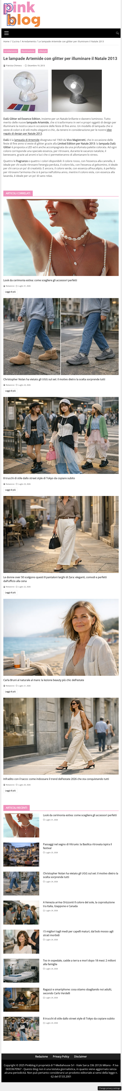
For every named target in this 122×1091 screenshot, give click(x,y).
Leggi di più (10, 291)
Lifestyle (43, 51)
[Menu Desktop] (6, 33)
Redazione (41, 1056)
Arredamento (10, 51)
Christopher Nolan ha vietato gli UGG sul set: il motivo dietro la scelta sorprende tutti (54, 379)
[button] (117, 33)
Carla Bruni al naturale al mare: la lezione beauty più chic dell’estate (43, 680)
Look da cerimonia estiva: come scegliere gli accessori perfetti (40, 280)
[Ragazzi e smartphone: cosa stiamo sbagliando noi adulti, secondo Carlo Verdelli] (21, 1000)
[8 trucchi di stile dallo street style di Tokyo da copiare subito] (61, 435)
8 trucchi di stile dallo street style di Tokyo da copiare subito (39, 478)
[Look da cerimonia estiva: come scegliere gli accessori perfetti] (61, 237)
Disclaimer (80, 1056)
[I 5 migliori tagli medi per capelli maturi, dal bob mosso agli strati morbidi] (21, 942)
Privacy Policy (61, 1056)
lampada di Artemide (26, 140)
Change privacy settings (109, 1088)
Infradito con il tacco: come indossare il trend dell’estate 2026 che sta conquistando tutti (56, 779)
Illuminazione (28, 51)
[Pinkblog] (21, 14)
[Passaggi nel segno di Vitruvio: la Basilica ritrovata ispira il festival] (21, 855)
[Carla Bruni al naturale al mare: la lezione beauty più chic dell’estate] (61, 637)
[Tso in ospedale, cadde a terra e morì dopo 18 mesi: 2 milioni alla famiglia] (21, 971)
